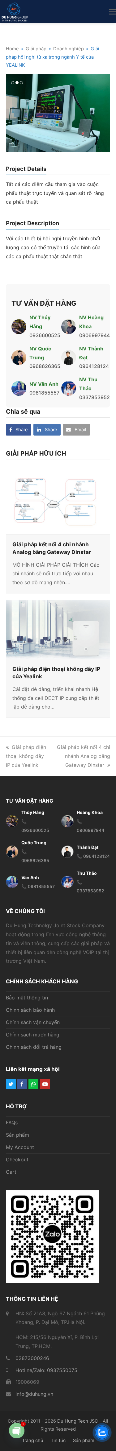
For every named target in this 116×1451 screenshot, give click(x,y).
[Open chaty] (16, 1435)
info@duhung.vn (34, 1394)
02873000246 (32, 1358)
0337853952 (94, 397)
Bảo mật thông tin (27, 997)
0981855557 (44, 393)
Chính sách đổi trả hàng (34, 1047)
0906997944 (94, 335)
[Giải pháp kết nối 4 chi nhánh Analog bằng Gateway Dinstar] (58, 500)
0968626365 (44, 366)
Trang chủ (32, 1440)
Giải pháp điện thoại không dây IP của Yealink (26, 756)
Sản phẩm (17, 1135)
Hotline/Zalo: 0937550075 (46, 1370)
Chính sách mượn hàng (32, 1034)
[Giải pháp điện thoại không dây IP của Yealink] (58, 629)
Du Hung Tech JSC (77, 1421)
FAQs (12, 1122)
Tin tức (58, 1440)
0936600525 (44, 335)
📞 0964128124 (93, 856)
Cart (11, 1172)
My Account (20, 1147)
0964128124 (94, 366)
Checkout (17, 1159)
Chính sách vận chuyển (33, 1022)
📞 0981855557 (38, 886)
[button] (112, 11)
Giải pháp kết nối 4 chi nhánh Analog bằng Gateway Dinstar (83, 756)
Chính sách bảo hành (30, 1010)
